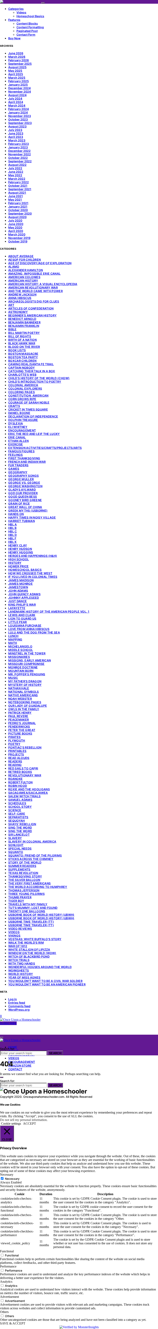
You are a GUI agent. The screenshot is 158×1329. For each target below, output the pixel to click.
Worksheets (18, 970)
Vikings (14, 935)
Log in (12, 999)
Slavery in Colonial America (32, 841)
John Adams (18, 590)
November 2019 (19, 238)
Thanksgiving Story (25, 876)
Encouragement (22, 430)
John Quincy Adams (24, 594)
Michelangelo (20, 646)
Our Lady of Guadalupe (27, 705)
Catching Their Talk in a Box (31, 371)
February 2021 (18, 203)
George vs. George (24, 482)
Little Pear (17, 622)
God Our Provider (23, 493)
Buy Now (14, 38)
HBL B (12, 528)
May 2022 (15, 175)
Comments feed (19, 1006)
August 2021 (17, 192)
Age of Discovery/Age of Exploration (39, 263)
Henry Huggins (20, 552)
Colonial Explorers (25, 388)
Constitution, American (28, 395)
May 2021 (15, 199)
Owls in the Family (23, 709)
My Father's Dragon (24, 681)
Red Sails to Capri (23, 768)
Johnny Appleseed (23, 597)
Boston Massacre (23, 353)
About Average (21, 256)
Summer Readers (22, 866)
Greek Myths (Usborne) (28, 510)
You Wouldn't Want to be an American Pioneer (47, 984)
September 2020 (20, 213)
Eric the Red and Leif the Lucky (34, 434)
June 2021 (15, 196)
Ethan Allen (18, 441)
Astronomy (18, 312)
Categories (16, 8)
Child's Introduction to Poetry (34, 381)
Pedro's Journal (22, 723)
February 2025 (18, 81)
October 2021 (17, 185)
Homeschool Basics (30, 16)
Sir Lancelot (19, 834)
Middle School (20, 650)
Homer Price (18, 566)
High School (18, 559)
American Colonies (24, 277)
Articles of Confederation (31, 308)
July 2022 (15, 168)
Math (12, 643)
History (14, 562)
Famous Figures (21, 451)
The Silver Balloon (24, 880)
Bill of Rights (19, 336)
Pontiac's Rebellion (25, 747)
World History (20, 974)
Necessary (12, 1178)
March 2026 (16, 56)
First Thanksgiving (24, 458)
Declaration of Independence (33, 416)
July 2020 (15, 220)
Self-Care (16, 813)
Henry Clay (17, 545)
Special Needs (20, 848)
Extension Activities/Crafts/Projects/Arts (45, 447)
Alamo (13, 266)
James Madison (21, 580)
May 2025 (15, 70)
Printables (17, 751)
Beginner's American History (32, 315)
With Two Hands (21, 963)
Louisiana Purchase (24, 625)
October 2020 (18, 210)
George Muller (21, 479)
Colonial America (23, 385)
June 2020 (15, 224)
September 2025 (20, 63)
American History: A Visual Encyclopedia (42, 284)
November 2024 (19, 91)
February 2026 (18, 60)
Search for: (7, 1048)
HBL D (12, 535)
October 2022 (18, 157)
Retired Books (20, 772)
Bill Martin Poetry (24, 333)
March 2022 (16, 178)
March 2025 (16, 77)
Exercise (15, 444)
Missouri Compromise (26, 664)
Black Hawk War (21, 343)
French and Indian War (27, 461)
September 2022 (20, 161)
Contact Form (25, 34)
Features (14, 20)
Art (11, 305)
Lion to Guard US (22, 618)
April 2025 (15, 74)
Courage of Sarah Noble (29, 402)
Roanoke (15, 779)
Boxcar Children (22, 360)
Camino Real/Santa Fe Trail (31, 364)
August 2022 (17, 164)
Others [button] (4, 1312)
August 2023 (17, 126)
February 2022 (18, 182)
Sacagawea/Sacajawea (28, 792)
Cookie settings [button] (11, 1123)
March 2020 (16, 234)
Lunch (13, 636)
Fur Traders (18, 465)
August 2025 (17, 67)
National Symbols (23, 691)
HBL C (12, 531)
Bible (12, 329)
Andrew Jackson (22, 294)
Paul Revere (18, 716)
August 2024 (17, 95)
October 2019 (17, 241)
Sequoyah (16, 820)
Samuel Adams (20, 799)
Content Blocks (27, 23)
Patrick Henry (20, 712)
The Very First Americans (29, 883)
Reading (15, 765)
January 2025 (18, 84)
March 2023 (16, 140)
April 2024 (15, 102)
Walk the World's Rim (26, 942)
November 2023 (19, 116)
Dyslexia (15, 423)
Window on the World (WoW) (32, 953)
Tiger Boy (16, 900)
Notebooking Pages (24, 702)
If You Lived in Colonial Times (32, 576)
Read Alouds (18, 758)
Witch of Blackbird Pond (29, 956)
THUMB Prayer (19, 897)
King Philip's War (22, 604)
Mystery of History (25, 684)
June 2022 (15, 171)
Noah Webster (20, 698)
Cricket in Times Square (28, 409)
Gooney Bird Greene (25, 500)
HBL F (12, 538)
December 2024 (19, 88)
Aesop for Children (24, 259)
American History (23, 280)
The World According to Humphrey (37, 887)
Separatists (18, 817)
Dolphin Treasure (23, 420)
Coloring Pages (21, 392)
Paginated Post (27, 31)
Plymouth (16, 740)
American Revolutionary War (33, 287)
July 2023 (15, 130)
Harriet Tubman (21, 521)
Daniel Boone (19, 413)
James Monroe (20, 583)
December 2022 (19, 150)
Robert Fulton (20, 782)
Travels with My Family (28, 904)
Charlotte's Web (22, 374)
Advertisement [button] (9, 1296)
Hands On (16, 514)
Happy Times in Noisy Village (32, 517)
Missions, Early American (29, 660)
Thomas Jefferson (24, 890)
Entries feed (16, 1002)
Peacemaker (18, 719)
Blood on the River (24, 346)
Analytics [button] (6, 1281)
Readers (15, 761)
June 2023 (15, 133)
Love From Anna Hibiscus (28, 629)
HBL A (12, 524)
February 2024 (18, 109)
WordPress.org (19, 1009)
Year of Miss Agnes (24, 977)
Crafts (14, 406)
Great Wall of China (25, 507)
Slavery (15, 838)
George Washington (25, 486)
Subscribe (8, 1023)
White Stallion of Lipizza (29, 949)
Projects (16, 754)
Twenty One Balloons (26, 911)
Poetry (14, 744)
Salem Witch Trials (24, 796)
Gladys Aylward (22, 489)
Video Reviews (20, 928)
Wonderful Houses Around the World (40, 967)
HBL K (12, 542)
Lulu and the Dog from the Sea (34, 632)
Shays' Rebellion (22, 824)
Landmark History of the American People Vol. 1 (48, 611)
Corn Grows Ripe (22, 399)
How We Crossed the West (30, 573)
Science (14, 810)
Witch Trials (18, 960)
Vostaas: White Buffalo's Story (35, 939)
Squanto (15, 852)
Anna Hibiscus (19, 298)
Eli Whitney (18, 427)
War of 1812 (17, 946)
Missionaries (19, 657)
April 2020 (15, 231)
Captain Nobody (21, 367)
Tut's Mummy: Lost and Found (32, 907)
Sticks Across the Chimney (30, 859)
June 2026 (15, 53)
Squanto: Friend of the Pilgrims (35, 855)
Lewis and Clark (21, 615)
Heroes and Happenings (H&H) (32, 556)
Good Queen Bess (22, 496)
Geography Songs (23, 475)
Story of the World (24, 862)
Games (13, 468)
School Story (20, 806)
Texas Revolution (23, 873)
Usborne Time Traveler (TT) (31, 921)
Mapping (15, 639)
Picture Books (20, 733)
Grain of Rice (19, 503)
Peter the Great (21, 730)
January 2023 (18, 147)
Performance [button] (8, 1266)
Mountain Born (21, 670)
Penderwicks (19, 726)
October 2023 (18, 119)
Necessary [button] (6, 1174)
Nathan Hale (18, 688)
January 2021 (17, 206)
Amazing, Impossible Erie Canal (34, 273)
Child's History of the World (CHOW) (39, 378)
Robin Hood (17, 785)
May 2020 (15, 227)
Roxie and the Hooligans (29, 789)
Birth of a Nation (22, 339)
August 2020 (17, 217)
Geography (17, 472)
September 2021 (19, 189)
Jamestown (18, 587)
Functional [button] (7, 1251)
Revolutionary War (24, 775)
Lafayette (16, 608)
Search (55, 1053)
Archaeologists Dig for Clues (33, 301)
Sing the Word (20, 827)
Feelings (15, 454)
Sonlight (16, 845)
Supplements (19, 869)
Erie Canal (17, 437)
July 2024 (15, 98)
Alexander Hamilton (25, 270)
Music (13, 677)
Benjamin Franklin (23, 326)
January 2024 (18, 112)
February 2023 (18, 144)
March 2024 (16, 105)
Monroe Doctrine (23, 667)
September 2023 (20, 123)
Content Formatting (30, 27)
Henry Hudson (20, 549)
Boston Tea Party (23, 357)
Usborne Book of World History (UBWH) (41, 914)
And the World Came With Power (35, 291)
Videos (21, 12)
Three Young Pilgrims (26, 893)
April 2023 (15, 137)
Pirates (14, 737)
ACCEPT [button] (29, 1123)
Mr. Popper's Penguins (26, 674)
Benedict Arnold (22, 319)
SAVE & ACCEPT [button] (12, 1323)
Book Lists (17, 350)
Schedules (17, 803)
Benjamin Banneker (24, 322)
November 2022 (19, 154)
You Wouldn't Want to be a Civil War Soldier (45, 981)
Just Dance (17, 601)
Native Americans (23, 695)
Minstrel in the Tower (26, 653)
